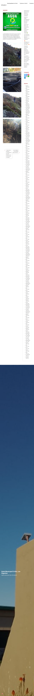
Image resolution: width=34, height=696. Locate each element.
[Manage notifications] (2, 693)
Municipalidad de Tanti (12, 3)
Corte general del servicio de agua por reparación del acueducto (26, 37)
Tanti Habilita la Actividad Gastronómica (15, 151)
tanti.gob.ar (3, 5)
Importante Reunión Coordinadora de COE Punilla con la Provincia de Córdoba (8, 154)
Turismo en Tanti (23, 3)
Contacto (31, 3)
